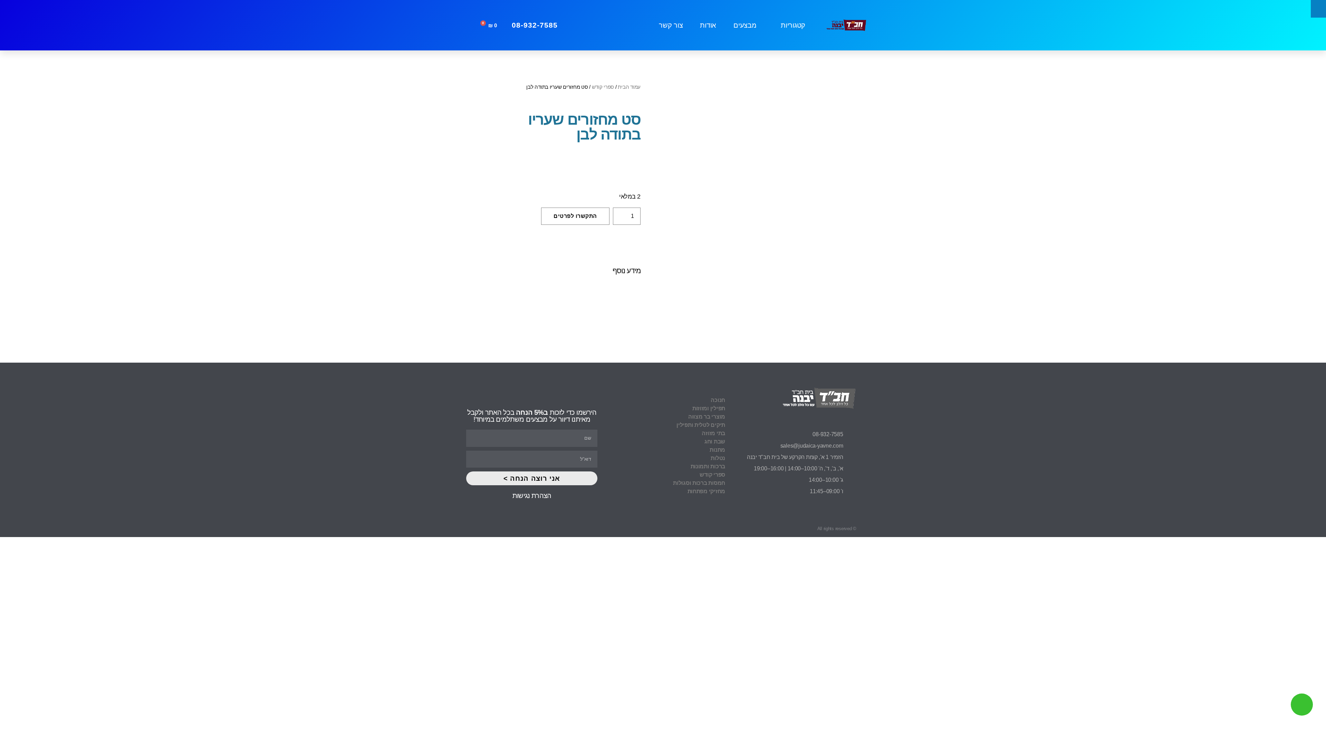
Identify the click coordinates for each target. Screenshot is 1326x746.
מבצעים (744, 25)
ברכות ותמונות (708, 466)
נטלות (718, 458)
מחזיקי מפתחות (706, 491)
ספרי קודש (603, 87)
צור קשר (671, 25)
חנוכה (718, 400)
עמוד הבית (629, 87)
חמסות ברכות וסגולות (699, 483)
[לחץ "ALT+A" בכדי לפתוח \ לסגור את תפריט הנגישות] (1318, 9)
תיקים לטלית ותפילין (700, 425)
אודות (708, 25)
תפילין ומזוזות (708, 408)
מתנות (717, 450)
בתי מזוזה (713, 433)
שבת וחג (714, 441)
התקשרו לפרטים (575, 216)
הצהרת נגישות (531, 495)
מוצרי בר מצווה (706, 417)
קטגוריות (793, 25)
